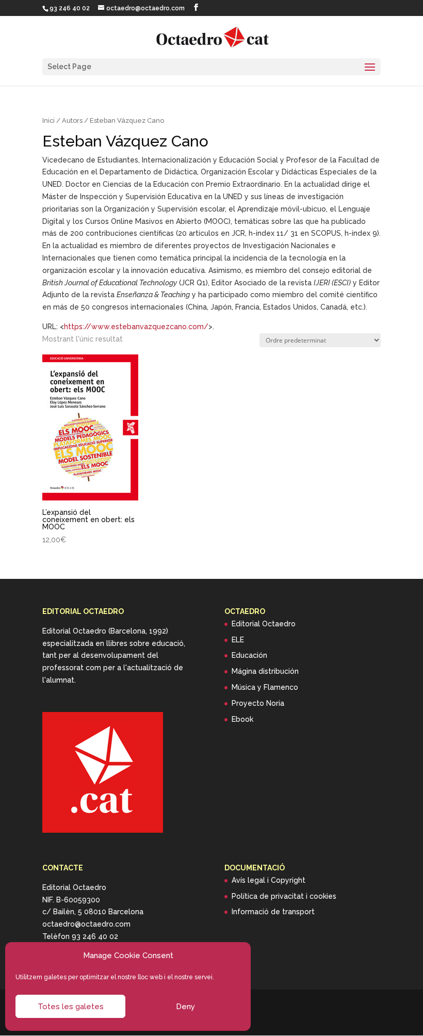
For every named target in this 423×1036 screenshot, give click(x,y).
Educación (249, 655)
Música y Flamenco (265, 687)
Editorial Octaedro (264, 624)
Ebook (242, 719)
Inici (48, 120)
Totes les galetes (71, 1006)
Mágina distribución (265, 671)
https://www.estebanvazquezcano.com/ (136, 326)
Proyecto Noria (258, 703)
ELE (238, 640)
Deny (185, 1006)
